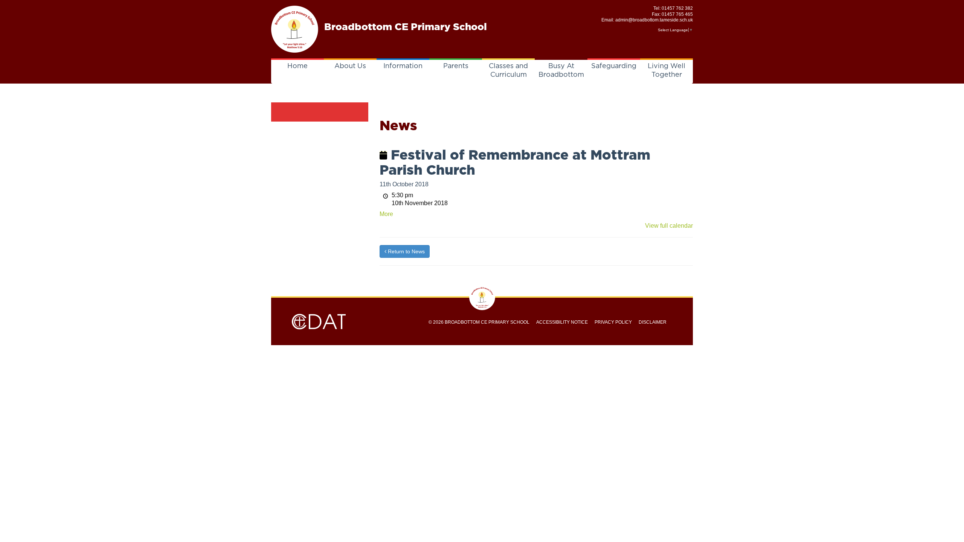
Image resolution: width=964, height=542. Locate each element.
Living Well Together (666, 70)
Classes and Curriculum (508, 70)
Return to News (405, 251)
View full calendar (669, 225)
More (386, 214)
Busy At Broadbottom (561, 70)
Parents (455, 66)
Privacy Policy (613, 322)
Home (297, 66)
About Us (350, 66)
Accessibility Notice (562, 322)
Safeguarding (613, 66)
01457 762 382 (677, 8)
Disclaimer (653, 322)
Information (403, 66)
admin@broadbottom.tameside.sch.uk (654, 20)
